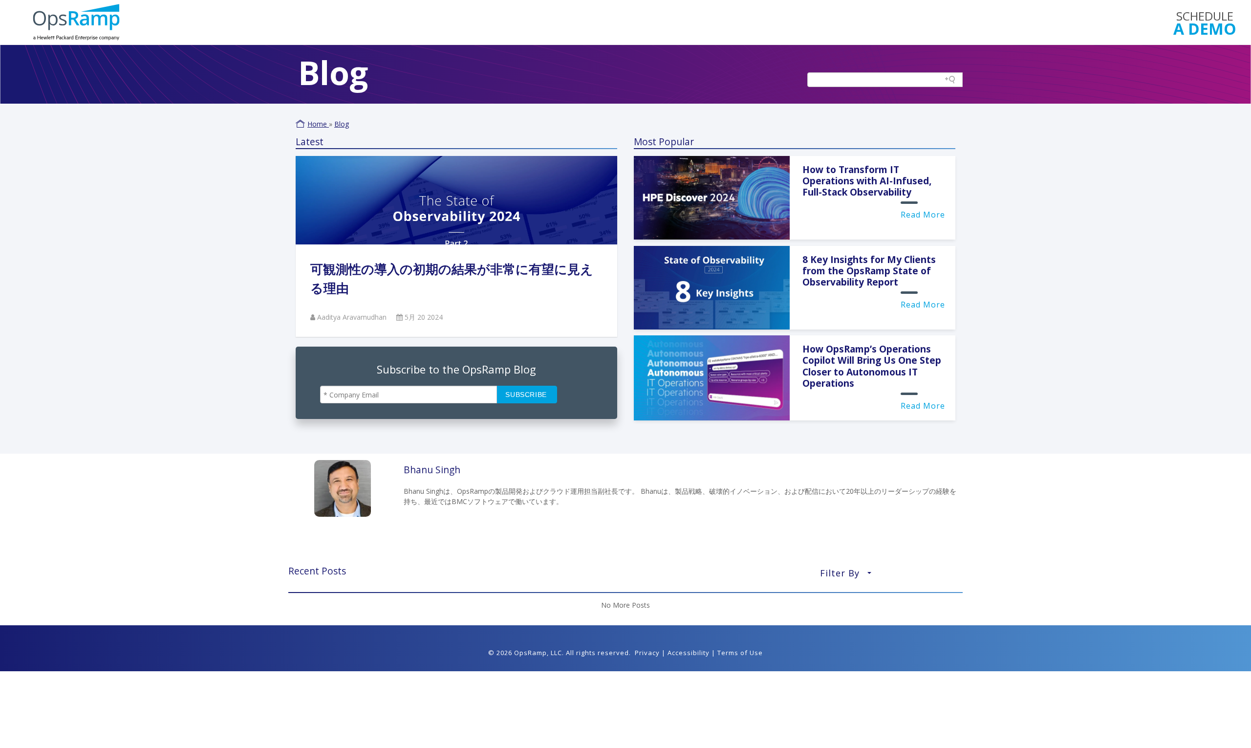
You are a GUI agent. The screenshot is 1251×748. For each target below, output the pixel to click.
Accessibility (689, 652)
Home (318, 124)
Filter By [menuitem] (845, 576)
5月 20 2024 (424, 317)
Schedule (1204, 22)
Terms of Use (740, 652)
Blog (341, 124)
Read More (923, 214)
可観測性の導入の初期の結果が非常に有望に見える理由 (451, 278)
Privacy (647, 652)
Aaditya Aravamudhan (352, 317)
